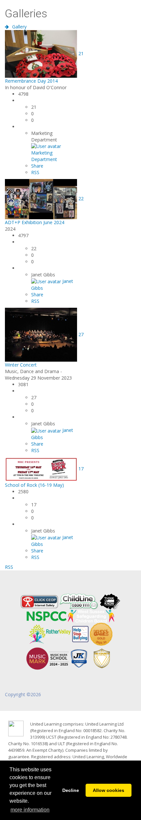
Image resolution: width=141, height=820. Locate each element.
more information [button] (30, 809)
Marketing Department (44, 156)
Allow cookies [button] (108, 790)
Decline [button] (70, 790)
